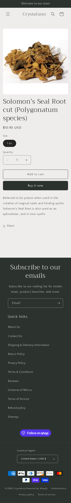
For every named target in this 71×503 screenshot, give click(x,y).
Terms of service (47, 494)
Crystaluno (20, 488)
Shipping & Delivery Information (29, 345)
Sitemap (13, 417)
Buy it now (35, 185)
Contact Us (15, 336)
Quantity (8, 152)
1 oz (9, 143)
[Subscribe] (58, 303)
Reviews (13, 381)
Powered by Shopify (37, 488)
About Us (14, 327)
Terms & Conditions (20, 372)
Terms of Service (18, 399)
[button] (8, 14)
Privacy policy (26, 494)
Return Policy (16, 354)
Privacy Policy (16, 363)
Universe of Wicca (20, 390)
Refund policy (17, 408)
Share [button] (10, 225)
